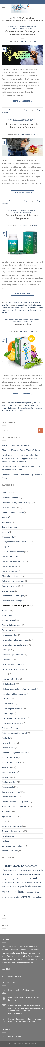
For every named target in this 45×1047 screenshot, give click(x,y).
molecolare (16, 882)
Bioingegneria (8, 537)
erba (13, 874)
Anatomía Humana (10, 497)
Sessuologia (7, 811)
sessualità (30, 892)
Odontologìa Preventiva (12, 708)
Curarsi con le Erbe (10, 586)
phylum (12, 886)
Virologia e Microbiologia (13, 845)
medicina (37, 878)
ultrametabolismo (18, 410)
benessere (31, 865)
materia (20, 879)
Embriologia (7, 615)
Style (4, 821)
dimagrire (15, 307)
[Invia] (40, 430)
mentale (10, 882)
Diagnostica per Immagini (13, 595)
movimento (23, 882)
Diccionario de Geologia (12, 600)
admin (34, 41)
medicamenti (27, 879)
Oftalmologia (7, 713)
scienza (11, 892)
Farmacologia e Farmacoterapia (15, 640)
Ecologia (5, 610)
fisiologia (24, 873)
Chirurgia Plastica (9, 566)
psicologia (37, 886)
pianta (17, 886)
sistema (36, 892)
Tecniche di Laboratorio (12, 826)
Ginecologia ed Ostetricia (13, 664)
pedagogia (37, 882)
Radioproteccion (9, 782)
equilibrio (29, 307)
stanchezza (37, 310)
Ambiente (6, 492)
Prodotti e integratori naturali (14, 752)
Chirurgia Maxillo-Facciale (13, 561)
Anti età (5, 517)
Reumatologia (8, 787)
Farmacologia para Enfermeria (15, 644)
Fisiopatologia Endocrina (12, 654)
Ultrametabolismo (22, 324)
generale (32, 874)
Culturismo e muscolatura (13, 581)
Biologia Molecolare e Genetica (15, 541)
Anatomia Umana (9, 507)
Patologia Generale (10, 728)
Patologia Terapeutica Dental (14, 733)
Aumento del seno (10, 527)
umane (33, 897)
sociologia (5, 897)
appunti (19, 865)
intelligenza (5, 879)
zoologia (39, 897)
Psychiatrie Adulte (10, 772)
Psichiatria (6, 767)
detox (15, 408)
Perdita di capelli (9, 743)
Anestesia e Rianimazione (13, 512)
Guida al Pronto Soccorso (13, 669)
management (13, 879)
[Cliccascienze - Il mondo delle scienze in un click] (24, 8)
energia (22, 307)
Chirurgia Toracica (9, 571)
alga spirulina (20, 305)
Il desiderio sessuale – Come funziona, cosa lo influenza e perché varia (21, 468)
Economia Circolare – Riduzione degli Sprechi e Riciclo (22, 476)
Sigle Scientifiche (9, 816)
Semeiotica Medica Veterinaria (15, 806)
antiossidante (31, 305)
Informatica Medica (10, 679)
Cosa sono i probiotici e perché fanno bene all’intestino (22, 125)
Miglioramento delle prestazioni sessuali (19, 689)
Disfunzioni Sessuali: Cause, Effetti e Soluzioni (21, 450)
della (40, 870)
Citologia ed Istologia (11, 576)
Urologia (5, 841)
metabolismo (38, 307)
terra (19, 896)
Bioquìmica (7, 546)
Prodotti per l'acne (10, 757)
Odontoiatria (7, 703)
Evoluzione (6, 630)
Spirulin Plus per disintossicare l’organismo (22, 217)
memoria (4, 882)
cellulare (19, 870)
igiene (38, 874)
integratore (38, 408)
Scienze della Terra (10, 796)
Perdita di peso (8, 747)
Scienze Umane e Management (15, 801)
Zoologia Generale (10, 850)
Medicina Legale (9, 684)
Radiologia (6, 777)
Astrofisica (6, 522)
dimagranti (22, 408)
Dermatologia (8, 591)
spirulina (29, 310)
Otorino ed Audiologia (11, 723)
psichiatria (27, 886)
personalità (5, 886)
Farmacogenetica (9, 635)
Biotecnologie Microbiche (13, 551)
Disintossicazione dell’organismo (22, 27)
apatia (38, 305)
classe (30, 870)
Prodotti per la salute (22, 28)
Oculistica (6, 698)
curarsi (35, 870)
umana (26, 896)
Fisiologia (6, 649)
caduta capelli (7, 307)
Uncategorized (26, 321)
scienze (20, 891)
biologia (5, 870)
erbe (17, 874)
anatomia (8, 865)
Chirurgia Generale (10, 556)
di (3, 873)
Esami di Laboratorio (11, 625)
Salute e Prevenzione (11, 792)
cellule (24, 870)
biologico (13, 870)
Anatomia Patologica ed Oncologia (17, 502)
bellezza (5, 532)
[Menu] (3, 8)
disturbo (7, 874)
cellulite (9, 408)
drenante (29, 408)
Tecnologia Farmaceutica (12, 831)
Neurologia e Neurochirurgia (14, 694)
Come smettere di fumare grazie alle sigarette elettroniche (23, 33)
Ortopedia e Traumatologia (13, 718)
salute (5, 891)
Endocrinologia (8, 620)
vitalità (4, 313)
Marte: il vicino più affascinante (15, 445)
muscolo (30, 882)
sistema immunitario (9, 310)
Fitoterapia (7, 659)
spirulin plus (21, 310)
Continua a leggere (22, 101)
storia (15, 897)
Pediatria (6, 738)
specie (10, 897)
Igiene (4, 674)
